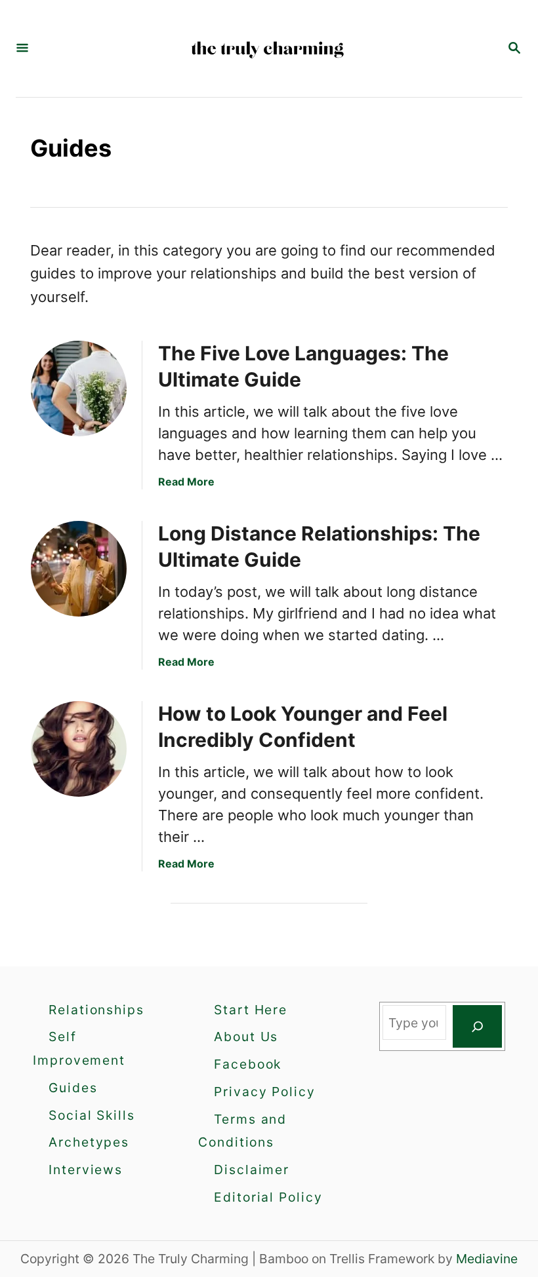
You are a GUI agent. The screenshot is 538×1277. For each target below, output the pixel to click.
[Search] (478, 1026)
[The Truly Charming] (268, 48)
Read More (186, 481)
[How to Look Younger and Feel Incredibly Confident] (79, 749)
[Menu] (22, 49)
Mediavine (487, 1259)
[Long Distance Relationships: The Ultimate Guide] (79, 569)
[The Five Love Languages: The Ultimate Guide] (79, 388)
